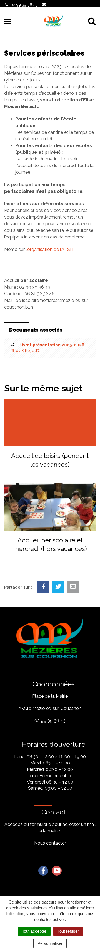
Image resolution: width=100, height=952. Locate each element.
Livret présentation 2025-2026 (48, 347)
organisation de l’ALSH (50, 249)
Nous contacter (50, 843)
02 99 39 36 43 (50, 720)
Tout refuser (68, 931)
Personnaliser (50, 943)
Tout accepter (34, 931)
